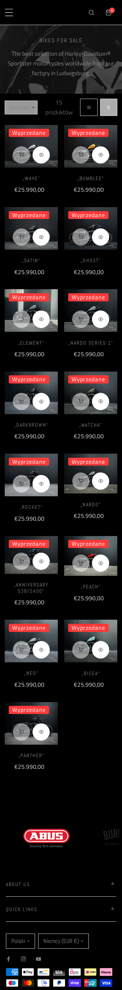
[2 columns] (108, 107)
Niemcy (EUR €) (61, 941)
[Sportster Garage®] (55, 12)
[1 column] (88, 107)
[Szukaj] (91, 12)
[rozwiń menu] (9, 12)
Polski (18, 941)
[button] (108, 12)
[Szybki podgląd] (41, 155)
